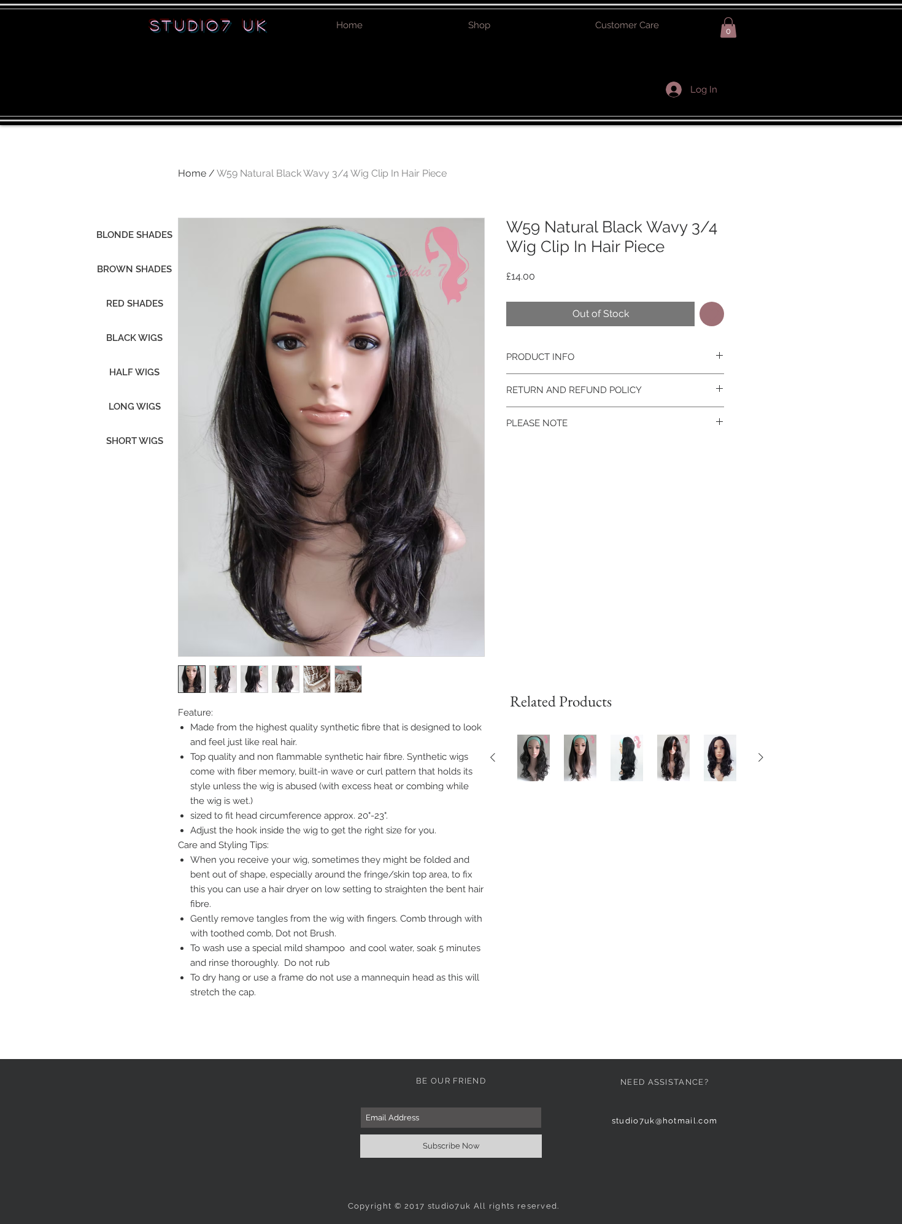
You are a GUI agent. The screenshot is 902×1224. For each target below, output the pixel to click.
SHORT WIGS (134, 440)
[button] (728, 27)
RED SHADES (134, 303)
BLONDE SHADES (134, 234)
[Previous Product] (492, 757)
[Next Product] (761, 757)
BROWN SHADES (134, 269)
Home (192, 173)
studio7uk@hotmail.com (664, 1120)
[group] (626, 758)
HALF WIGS (134, 372)
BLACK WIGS (134, 337)
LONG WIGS (135, 406)
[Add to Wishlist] (712, 314)
